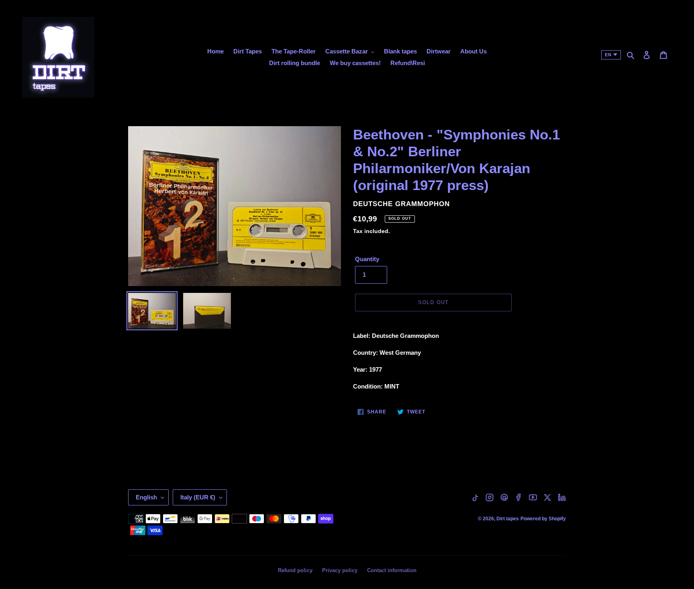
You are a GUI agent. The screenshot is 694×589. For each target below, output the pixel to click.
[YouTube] (533, 497)
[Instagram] (490, 497)
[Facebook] (518, 497)
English (146, 497)
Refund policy (295, 570)
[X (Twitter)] (547, 497)
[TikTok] (475, 497)
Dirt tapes (507, 519)
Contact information (391, 570)
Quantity (367, 259)
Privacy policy (339, 570)
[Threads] (504, 497)
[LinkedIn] (562, 497)
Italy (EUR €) (197, 497)
